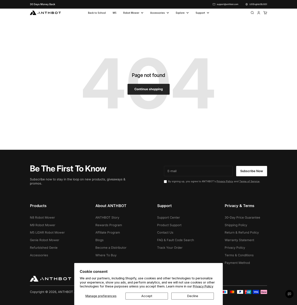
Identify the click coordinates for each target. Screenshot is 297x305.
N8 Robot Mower (42, 217)
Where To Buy (106, 255)
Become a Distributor (110, 247)
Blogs (99, 240)
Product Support (169, 225)
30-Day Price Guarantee (242, 217)
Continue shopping (148, 89)
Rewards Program (108, 225)
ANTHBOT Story (107, 217)
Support (200, 12)
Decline (192, 296)
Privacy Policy (203, 286)
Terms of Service (249, 181)
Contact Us (165, 232)
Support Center (168, 217)
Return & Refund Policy (242, 232)
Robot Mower (131, 12)
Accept (146, 296)
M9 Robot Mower (42, 225)
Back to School (97, 12)
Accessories (157, 12)
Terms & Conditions (239, 255)
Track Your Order (170, 247)
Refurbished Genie (44, 247)
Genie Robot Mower (44, 240)
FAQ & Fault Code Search (175, 240)
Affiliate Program (107, 232)
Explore (180, 12)
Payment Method (237, 263)
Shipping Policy (236, 225)
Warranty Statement (239, 240)
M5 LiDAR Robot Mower (47, 232)
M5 (114, 12)
